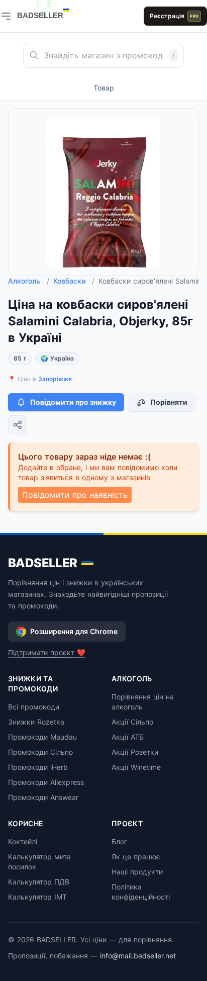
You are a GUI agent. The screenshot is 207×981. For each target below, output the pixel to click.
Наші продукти (137, 871)
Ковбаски (73, 281)
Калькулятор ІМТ (37, 897)
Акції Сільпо (132, 722)
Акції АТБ (128, 737)
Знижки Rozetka (36, 722)
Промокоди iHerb (38, 767)
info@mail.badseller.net (138, 955)
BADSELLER (42, 563)
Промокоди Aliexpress (46, 782)
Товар (103, 87)
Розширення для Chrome (74, 631)
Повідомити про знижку (73, 402)
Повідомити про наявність (75, 495)
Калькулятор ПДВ (38, 881)
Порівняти (168, 402)
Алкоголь (28, 281)
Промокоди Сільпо (40, 752)
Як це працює (136, 856)
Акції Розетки (135, 752)
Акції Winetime (136, 767)
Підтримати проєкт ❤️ (46, 652)
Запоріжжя (55, 379)
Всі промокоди (33, 706)
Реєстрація (174, 16)
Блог (119, 841)
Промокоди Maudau (42, 737)
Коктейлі (22, 841)
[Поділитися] (17, 424)
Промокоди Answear (43, 797)
